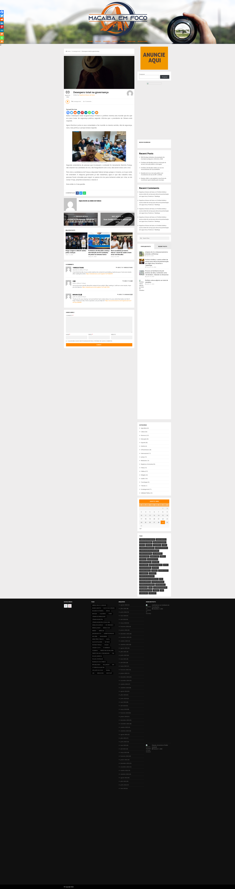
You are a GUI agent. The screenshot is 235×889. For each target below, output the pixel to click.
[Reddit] (75, 112)
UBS (162, 590)
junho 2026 (123, 612)
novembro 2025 (124, 637)
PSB (161, 579)
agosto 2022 (123, 778)
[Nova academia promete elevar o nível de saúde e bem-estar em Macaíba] (122, 240)
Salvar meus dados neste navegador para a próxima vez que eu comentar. (90, 341)
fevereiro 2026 (124, 626)
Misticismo (144, 460)
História (143, 446)
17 (141, 519)
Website (113, 334)
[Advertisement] (154, 58)
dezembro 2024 (124, 677)
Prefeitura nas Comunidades (149, 579)
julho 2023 (123, 738)
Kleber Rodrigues (145, 562)
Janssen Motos (152, 559)
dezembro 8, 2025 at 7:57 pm (80, 270)
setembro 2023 (124, 731)
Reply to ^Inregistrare (125, 267)
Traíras (156, 590)
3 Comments (88, 101)
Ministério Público (155, 565)
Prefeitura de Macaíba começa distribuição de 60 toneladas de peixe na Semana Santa (98, 252)
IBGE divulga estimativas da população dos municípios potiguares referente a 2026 (153, 158)
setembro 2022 (124, 774)
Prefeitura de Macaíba (146, 576)
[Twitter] (71, 112)
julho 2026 (123, 608)
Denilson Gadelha (145, 553)
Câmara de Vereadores (146, 548)
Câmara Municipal (161, 548)
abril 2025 (123, 662)
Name (68, 334)
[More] (96, 112)
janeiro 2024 (123, 716)
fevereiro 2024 (124, 713)
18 (145, 519)
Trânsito (143, 486)
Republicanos (160, 584)
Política (98, 41)
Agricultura (144, 428)
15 (162, 515)
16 (167, 515)
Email (90, 334)
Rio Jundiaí (143, 587)
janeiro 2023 (123, 760)
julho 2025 (123, 651)
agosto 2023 (123, 734)
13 (154, 515)
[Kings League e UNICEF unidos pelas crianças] (76, 240)
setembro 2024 (124, 687)
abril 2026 (123, 619)
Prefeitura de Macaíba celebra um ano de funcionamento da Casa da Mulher (152, 168)
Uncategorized (76, 51)
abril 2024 (123, 705)
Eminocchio (154, 556)
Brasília (149, 545)
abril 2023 (123, 749)
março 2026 (123, 623)
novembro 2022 (124, 767)
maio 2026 (123, 615)
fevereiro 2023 (124, 756)
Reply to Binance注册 (126, 294)
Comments (69, 315)
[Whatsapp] (89, 112)
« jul (140, 528)
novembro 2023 (124, 723)
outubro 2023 (124, 727)
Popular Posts (146, 246)
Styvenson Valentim (160, 587)
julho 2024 (123, 695)
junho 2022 (123, 785)
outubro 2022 (124, 770)
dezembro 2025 (124, 633)
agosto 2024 (123, 691)
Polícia (122, 41)
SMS (150, 587)
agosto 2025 (123, 648)
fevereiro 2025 (124, 669)
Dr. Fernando (157, 553)
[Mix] (2, 34)
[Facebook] (68, 112)
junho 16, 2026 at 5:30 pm (79, 297)
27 (154, 522)
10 (141, 515)
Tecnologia (131, 41)
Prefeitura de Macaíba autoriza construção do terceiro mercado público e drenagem (153, 163)
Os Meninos (143, 573)
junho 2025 (123, 655)
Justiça (142, 457)
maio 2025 (123, 659)
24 (141, 522)
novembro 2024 (124, 680)
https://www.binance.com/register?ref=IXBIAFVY (99, 274)
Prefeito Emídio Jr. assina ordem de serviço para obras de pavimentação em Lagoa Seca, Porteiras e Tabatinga (154, 194)
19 (150, 519)
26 (150, 522)
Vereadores (143, 593)
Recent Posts (162, 246)
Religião (143, 475)
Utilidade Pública (145, 493)
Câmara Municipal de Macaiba (149, 550)
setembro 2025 (124, 644)
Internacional (142, 41)
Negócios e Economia (147, 464)
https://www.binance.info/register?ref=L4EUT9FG (96, 287)
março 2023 (123, 752)
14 (158, 515)
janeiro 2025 (123, 673)
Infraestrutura (145, 450)
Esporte (115, 41)
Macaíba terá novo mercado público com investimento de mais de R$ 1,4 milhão (152, 174)
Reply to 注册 (128, 281)
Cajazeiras (157, 545)
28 (158, 522)
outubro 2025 (124, 641)
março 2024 (123, 709)
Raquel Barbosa (145, 582)
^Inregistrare (78, 268)
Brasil (142, 545)
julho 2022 (123, 781)
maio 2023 (123, 745)
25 (145, 522)
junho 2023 (123, 742)
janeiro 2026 (123, 630)
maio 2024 (123, 702)
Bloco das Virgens (145, 542)
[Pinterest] (82, 112)
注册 (74, 281)
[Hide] (0, 45)
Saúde (143, 478)
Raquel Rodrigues (157, 582)
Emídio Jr (142, 559)
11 (145, 515)
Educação (106, 41)
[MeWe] (85, 112)
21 (158, 519)
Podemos (152, 573)
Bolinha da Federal (159, 542)
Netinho (155, 567)
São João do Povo (145, 590)
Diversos (143, 435)
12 (150, 515)
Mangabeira (143, 565)
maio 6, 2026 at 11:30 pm (79, 283)
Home (91, 41)
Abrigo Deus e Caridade (147, 539)
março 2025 (123, 666)
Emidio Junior (144, 556)
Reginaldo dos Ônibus (147, 584)
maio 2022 (123, 788)
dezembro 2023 (124, 720)
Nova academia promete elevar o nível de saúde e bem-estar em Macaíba (121, 252)
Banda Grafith (161, 539)
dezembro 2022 (124, 763)
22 (162, 519)
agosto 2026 (123, 605)
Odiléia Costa (163, 570)
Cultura (143, 432)
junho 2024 (123, 698)
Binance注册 (77, 295)
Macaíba (155, 562)
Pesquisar (142, 74)
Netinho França (145, 570)
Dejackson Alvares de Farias (87, 95)
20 (154, 519)
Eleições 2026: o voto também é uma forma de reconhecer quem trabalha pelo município (153, 179)
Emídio (163, 556)
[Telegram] (93, 112)
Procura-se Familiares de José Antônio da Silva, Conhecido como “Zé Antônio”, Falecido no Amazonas (156, 273)
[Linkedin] (78, 112)
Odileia (154, 570)
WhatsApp (152, 593)
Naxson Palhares (145, 567)
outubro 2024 (124, 684)
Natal (165, 565)
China (164, 545)
